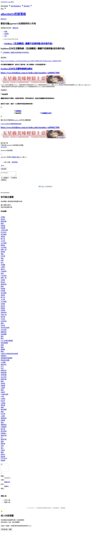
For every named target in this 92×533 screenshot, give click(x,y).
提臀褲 (3, 460)
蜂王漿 (3, 317)
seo (2, 437)
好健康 (3, 310)
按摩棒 (3, 420)
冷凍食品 (3, 271)
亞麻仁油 (3, 314)
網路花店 (3, 370)
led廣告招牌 (4, 394)
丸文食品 (3, 247)
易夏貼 (3, 236)
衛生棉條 (3, 431)
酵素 (2, 323)
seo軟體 (3, 362)
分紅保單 (3, 330)
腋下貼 (3, 239)
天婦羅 (3, 265)
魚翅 (2, 273)
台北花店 (3, 377)
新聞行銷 (3, 439)
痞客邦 (14, 157)
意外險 (3, 325)
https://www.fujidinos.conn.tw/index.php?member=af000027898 (30, 73)
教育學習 (15, 162)
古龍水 (3, 450)
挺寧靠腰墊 (4, 343)
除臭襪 (3, 226)
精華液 (3, 443)
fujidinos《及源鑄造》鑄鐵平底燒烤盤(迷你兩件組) (28, 43)
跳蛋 (2, 422)
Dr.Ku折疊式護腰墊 (7, 340)
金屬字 (3, 392)
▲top (2, 165)
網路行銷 (3, 435)
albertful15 (4, 147)
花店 (2, 368)
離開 (10, 529)
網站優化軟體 (5, 360)
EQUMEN (4, 458)
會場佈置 (3, 375)
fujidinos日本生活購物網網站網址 (17, 69)
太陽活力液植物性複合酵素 (9, 353)
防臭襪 (3, 228)
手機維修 (3, 427)
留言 (18, 157)
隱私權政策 (56, 508)
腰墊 (2, 347)
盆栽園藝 (3, 334)
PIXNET (33, 508)
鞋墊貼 (3, 245)
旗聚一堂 (3, 249)
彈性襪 (3, 405)
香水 (2, 448)
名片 (5, 36)
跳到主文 (3, 19)
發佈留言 (3, 180)
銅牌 (2, 390)
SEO (2, 366)
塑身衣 (3, 454)
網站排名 (3, 364)
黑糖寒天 (3, 356)
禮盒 (2, 254)
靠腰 (2, 345)
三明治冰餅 (4, 230)
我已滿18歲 (4, 529)
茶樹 (2, 446)
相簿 (5, 31)
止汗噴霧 (3, 243)
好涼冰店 (3, 232)
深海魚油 (3, 321)
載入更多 (3, 169)
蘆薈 (2, 441)
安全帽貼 (3, 234)
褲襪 (2, 407)
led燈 (2, 396)
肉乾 (2, 260)
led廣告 (3, 398)
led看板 (3, 403)
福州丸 (3, 269)
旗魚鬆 (3, 252)
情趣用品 (3, 418)
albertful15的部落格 (13, 14)
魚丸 (2, 262)
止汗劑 (3, 241)
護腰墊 (3, 349)
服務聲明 (63, 508)
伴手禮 (3, 256)
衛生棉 (3, 429)
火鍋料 (3, 267)
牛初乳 (3, 319)
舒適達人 (3, 433)
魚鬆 (2, 258)
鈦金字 (3, 401)
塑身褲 (3, 456)
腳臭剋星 (3, 221)
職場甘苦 (15, 28)
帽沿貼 (3, 219)
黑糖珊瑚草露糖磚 (6, 358)
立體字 (3, 388)
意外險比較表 (5, 327)
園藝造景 (3, 332)
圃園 (2, 452)
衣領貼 (3, 217)
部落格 (6, 34)
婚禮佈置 (3, 372)
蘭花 (2, 338)
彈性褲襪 (3, 409)
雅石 (2, 336)
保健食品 (3, 312)
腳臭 (2, 223)
